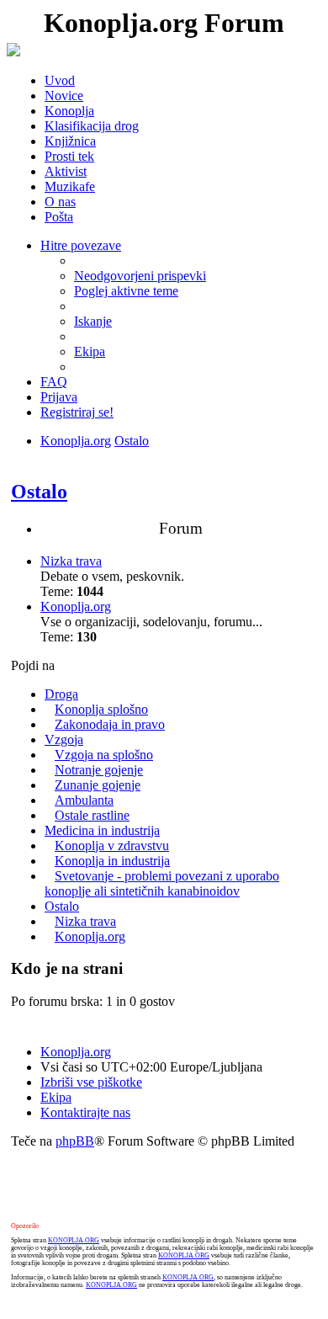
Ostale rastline (92, 815)
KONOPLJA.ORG (73, 1240)
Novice (64, 95)
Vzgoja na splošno (104, 754)
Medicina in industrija (102, 830)
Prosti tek (69, 156)
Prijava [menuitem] (58, 397)
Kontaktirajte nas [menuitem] (85, 1112)
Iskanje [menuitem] (93, 321)
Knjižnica (70, 141)
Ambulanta (84, 800)
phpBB (75, 1141)
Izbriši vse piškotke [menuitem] (91, 1082)
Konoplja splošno (101, 709)
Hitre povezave (80, 245)
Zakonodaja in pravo (110, 724)
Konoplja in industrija (112, 861)
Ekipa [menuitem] (89, 351)
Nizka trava (71, 561)
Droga (61, 694)
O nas (60, 201)
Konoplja (69, 111)
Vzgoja (64, 739)
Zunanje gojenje (97, 785)
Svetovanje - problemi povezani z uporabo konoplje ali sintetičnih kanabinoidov (162, 883)
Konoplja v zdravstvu (112, 845)
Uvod (60, 80)
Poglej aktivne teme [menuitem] (126, 291)
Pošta (59, 217)
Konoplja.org (75, 440)
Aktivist (66, 171)
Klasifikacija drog (92, 126)
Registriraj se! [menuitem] (77, 412)
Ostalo (131, 440)
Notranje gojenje (99, 770)
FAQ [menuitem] (53, 382)
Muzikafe (70, 186)
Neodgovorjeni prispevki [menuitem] (140, 276)
